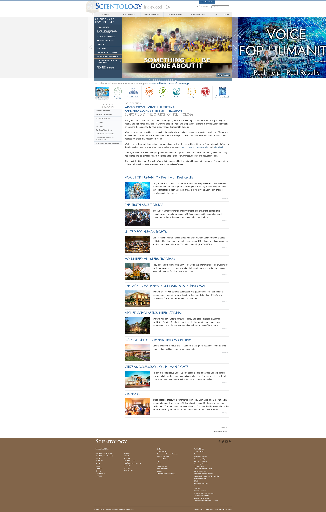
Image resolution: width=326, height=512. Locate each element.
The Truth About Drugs (104, 130)
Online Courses (162, 466)
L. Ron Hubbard (128, 14)
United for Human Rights (105, 134)
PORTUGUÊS (128, 470)
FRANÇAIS (99, 461)
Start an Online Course (201, 471)
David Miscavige (199, 466)
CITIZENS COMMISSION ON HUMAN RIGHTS (107, 61)
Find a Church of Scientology (166, 473)
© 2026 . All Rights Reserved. (114, 509)
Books (226, 14)
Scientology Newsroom (201, 464)
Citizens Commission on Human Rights (104, 138)
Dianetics (197, 454)
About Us (105, 14)
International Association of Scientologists (206, 476)
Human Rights (268, 61)
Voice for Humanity (103, 111)
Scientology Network (200, 456)
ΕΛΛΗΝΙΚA (127, 466)
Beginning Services (175, 14)
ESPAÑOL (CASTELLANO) (132, 463)
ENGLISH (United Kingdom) (104, 456)
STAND (196, 481)
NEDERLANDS (100, 473)
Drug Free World (250, 61)
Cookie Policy (209, 509)
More (224, 198)
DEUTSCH (99, 476)
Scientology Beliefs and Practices (167, 454)
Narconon (163, 97)
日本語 (98, 466)
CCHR (285, 61)
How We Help (102, 98)
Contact (159, 471)
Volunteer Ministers (198, 14)
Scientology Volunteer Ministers (107, 143)
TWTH (302, 61)
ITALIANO (127, 468)
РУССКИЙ (99, 468)
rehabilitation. (219, 147)
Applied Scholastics (133, 97)
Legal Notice (228, 509)
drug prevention (202, 147)
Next (175, 80)
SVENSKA (127, 458)
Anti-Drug (177, 97)
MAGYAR (127, 453)
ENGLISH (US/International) (104, 453)
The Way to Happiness (117, 97)
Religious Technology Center (203, 468)
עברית (98, 463)
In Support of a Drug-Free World (204, 493)
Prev (150, 80)
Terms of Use (218, 509)
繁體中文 (98, 471)
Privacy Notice (198, 509)
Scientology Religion (200, 459)
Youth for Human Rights (201, 498)
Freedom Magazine (222, 96)
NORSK (126, 456)
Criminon (149, 97)
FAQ (215, 14)
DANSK (98, 458)
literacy (190, 147)
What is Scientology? (152, 14)
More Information (162, 468)
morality (182, 147)
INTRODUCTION (103, 27)
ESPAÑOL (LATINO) (130, 461)
